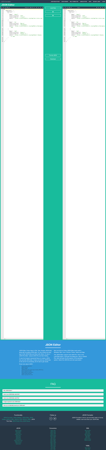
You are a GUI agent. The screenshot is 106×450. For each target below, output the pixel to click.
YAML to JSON (53, 442)
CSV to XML (53, 447)
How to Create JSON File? (27, 366)
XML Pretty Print (88, 434)
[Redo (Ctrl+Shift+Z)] (13, 7)
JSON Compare (18, 442)
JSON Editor (25, 417)
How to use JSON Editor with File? (11, 398)
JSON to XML (10, 419)
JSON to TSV (53, 434)
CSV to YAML (53, 448)
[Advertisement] (53, 35)
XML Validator (87, 435)
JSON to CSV (18, 419)
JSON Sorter (18, 444)
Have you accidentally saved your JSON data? (14, 405)
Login (103, 1)
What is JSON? (25, 368)
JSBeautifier (83, 1)
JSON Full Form (25, 367)
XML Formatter (74, 1)
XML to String (53, 439)
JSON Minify (18, 437)
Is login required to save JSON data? (11, 401)
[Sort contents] (5, 7)
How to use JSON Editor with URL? (11, 394)
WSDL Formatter (87, 439)
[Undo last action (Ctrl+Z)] (11, 7)
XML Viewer (87, 433)
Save (90, 1)
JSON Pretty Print (17, 421)
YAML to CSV (53, 445)
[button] (3, 9)
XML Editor (88, 436)
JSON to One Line (18, 441)
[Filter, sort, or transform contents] (7, 7)
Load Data (53, 8)
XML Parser (87, 437)
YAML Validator (88, 447)
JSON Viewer (18, 435)
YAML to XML (53, 444)
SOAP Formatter (87, 440)
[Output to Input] (53, 15)
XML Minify (88, 431)
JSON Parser (64, 1)
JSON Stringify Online (18, 440)
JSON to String (53, 435)
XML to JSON (53, 436)
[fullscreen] (42, 7)
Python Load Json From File (27, 374)
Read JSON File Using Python (27, 372)
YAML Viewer (87, 449)
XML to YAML (53, 440)
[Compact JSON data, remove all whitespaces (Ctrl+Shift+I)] (3, 7)
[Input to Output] (53, 12)
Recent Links (96, 1)
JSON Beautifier (55, 1)
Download (53, 59)
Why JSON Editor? (7, 390)
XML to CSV (53, 437)
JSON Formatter (8, 417)
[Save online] (33, 7)
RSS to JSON (53, 441)
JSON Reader (18, 439)
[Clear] (38, 7)
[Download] (100, 7)
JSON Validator (17, 417)
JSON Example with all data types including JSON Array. (32, 369)
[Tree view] (97, 7)
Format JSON (53, 55)
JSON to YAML (27, 419)
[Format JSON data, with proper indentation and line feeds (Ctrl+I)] (1, 7)
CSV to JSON (53, 446)
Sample (26, 7)
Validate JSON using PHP (27, 373)
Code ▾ (78, 7)
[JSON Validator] (35, 7)
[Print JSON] (37, 7)
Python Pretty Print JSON (26, 371)
